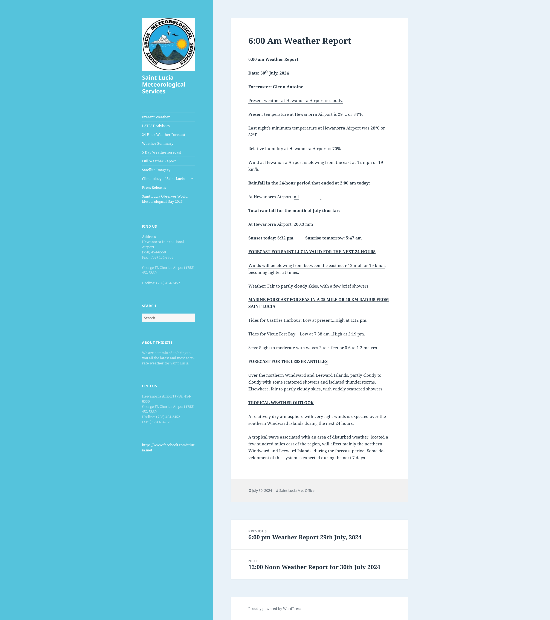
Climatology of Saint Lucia (163, 178)
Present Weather (156, 117)
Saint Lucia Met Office (297, 490)
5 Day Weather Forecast (161, 152)
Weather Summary (157, 143)
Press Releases (154, 187)
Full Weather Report (159, 161)
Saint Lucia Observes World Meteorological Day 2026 (165, 199)
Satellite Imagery (156, 170)
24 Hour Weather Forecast (163, 134)
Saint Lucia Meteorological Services (163, 84)
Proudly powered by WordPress (274, 608)
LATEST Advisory (156, 125)
